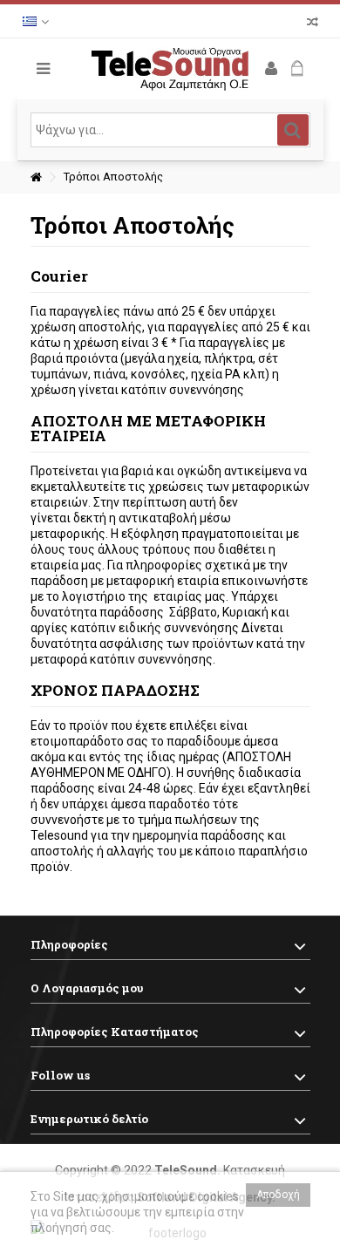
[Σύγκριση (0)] (312, 23)
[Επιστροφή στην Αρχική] (36, 177)
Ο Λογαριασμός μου (87, 988)
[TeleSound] (170, 69)
